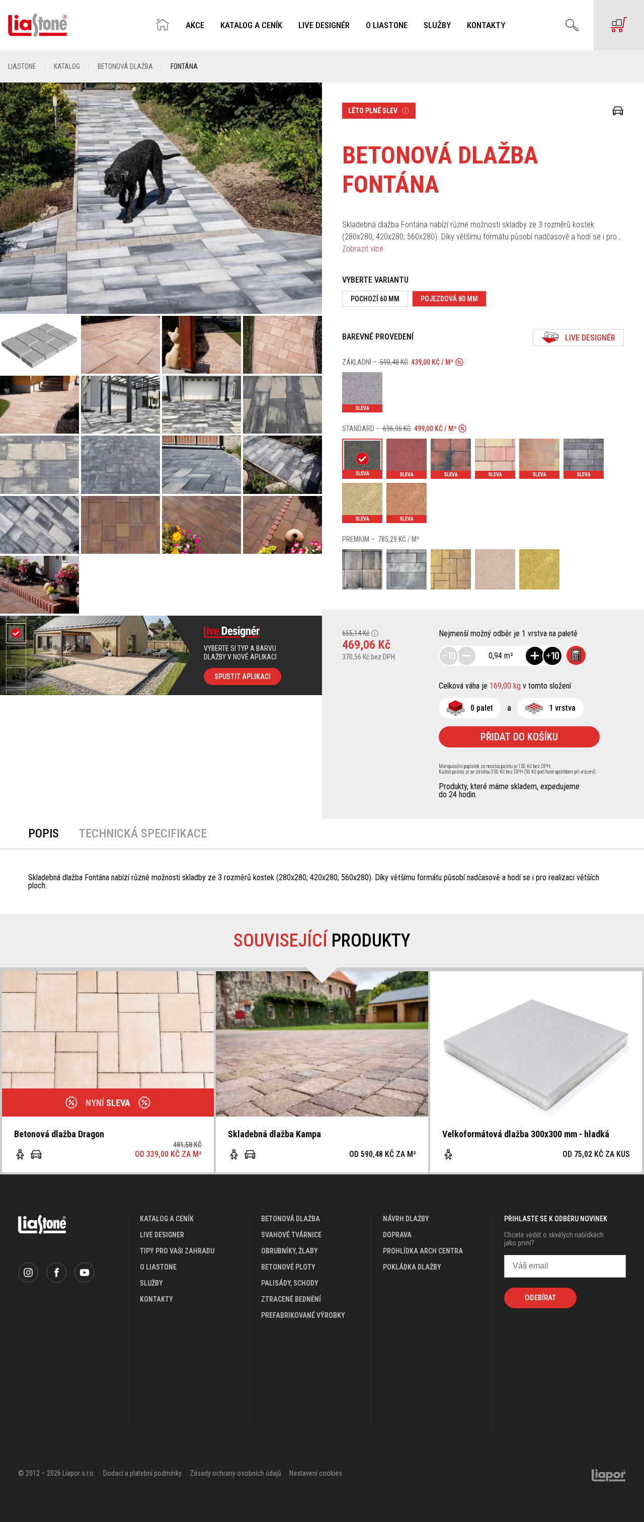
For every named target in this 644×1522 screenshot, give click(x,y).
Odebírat (540, 1297)
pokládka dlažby (412, 1267)
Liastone (22, 66)
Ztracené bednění (291, 1299)
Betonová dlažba (125, 66)
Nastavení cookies (315, 1473)
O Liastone (387, 25)
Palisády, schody (289, 1283)
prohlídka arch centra (423, 1251)
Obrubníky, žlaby (289, 1251)
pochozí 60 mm (375, 299)
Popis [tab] (43, 833)
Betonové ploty (288, 1267)
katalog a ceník (167, 1219)
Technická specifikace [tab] (143, 833)
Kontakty (486, 25)
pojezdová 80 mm (449, 299)
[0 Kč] (619, 25)
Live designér (324, 25)
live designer (162, 1235)
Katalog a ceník (251, 25)
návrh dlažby (406, 1219)
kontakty (156, 1299)
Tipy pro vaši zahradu (177, 1251)
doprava (397, 1235)
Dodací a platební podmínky (142, 1473)
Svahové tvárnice (291, 1235)
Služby (437, 25)
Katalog (67, 66)
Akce (195, 25)
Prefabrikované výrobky (303, 1315)
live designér (590, 338)
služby (151, 1283)
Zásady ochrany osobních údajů (235, 1473)
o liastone (158, 1267)
